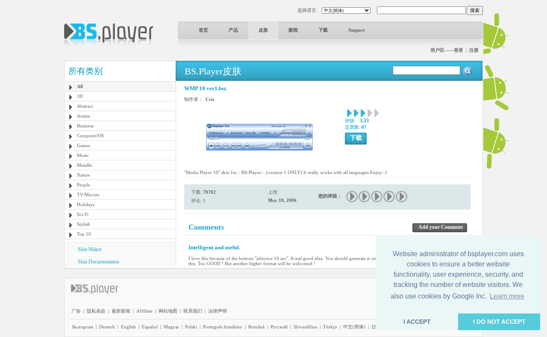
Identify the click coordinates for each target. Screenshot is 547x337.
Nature (83, 174)
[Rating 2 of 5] (365, 196)
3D (80, 96)
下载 (323, 30)
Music (83, 155)
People (83, 184)
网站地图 (168, 310)
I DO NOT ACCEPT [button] (499, 321)
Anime (83, 115)
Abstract (85, 106)
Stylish (83, 224)
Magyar (171, 326)
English (128, 326)
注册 (474, 50)
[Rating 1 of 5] (352, 196)
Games (83, 145)
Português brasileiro (222, 326)
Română (256, 326)
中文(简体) (354, 326)
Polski (191, 326)
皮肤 (263, 30)
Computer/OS (90, 135)
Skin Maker (90, 249)
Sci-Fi (82, 214)
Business (85, 125)
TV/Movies (88, 194)
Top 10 (84, 233)
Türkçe (330, 326)
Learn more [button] (507, 296)
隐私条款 (96, 310)
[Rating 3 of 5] (377, 196)
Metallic (85, 165)
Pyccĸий (279, 326)
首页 (203, 30)
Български (82, 326)
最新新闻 (121, 310)
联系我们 (192, 310)
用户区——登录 (446, 50)
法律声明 (217, 310)
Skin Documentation (98, 262)
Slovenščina (305, 326)
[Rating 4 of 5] (389, 196)
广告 (76, 310)
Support (356, 30)
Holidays (85, 204)
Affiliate (144, 310)
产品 (233, 30)
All (80, 86)
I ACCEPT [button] (417, 321)
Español (150, 326)
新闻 (293, 30)
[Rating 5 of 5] (402, 196)
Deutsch (107, 326)
